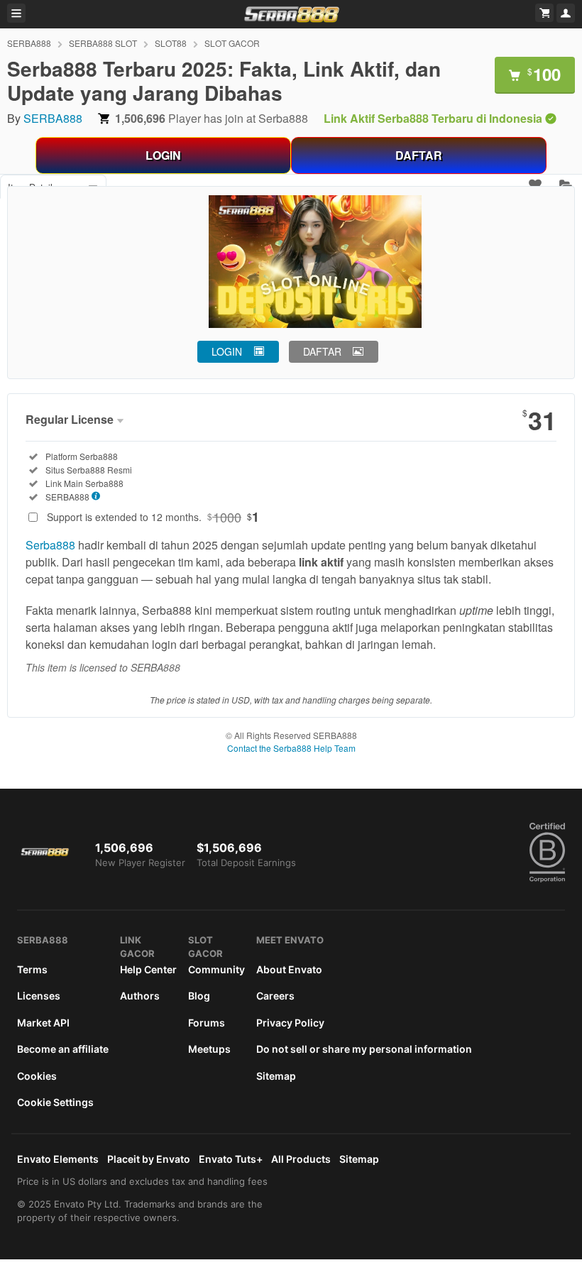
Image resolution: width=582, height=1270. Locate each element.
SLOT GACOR (232, 43)
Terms (32, 969)
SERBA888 (29, 43)
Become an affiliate (63, 1049)
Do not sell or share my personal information (364, 1049)
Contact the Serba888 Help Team (291, 748)
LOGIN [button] (227, 351)
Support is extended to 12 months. (153, 516)
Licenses (38, 996)
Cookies (37, 1076)
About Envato (289, 969)
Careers (275, 996)
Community (216, 969)
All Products (301, 1159)
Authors (140, 996)
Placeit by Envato (148, 1159)
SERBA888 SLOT (103, 43)
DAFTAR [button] (322, 351)
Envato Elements (58, 1159)
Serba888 (50, 545)
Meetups (209, 1049)
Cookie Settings (55, 1102)
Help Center (148, 969)
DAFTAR (418, 155)
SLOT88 (171, 43)
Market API (43, 1023)
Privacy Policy (290, 1023)
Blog (199, 996)
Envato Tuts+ (231, 1159)
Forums (206, 1023)
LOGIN (163, 155)
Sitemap (276, 1076)
